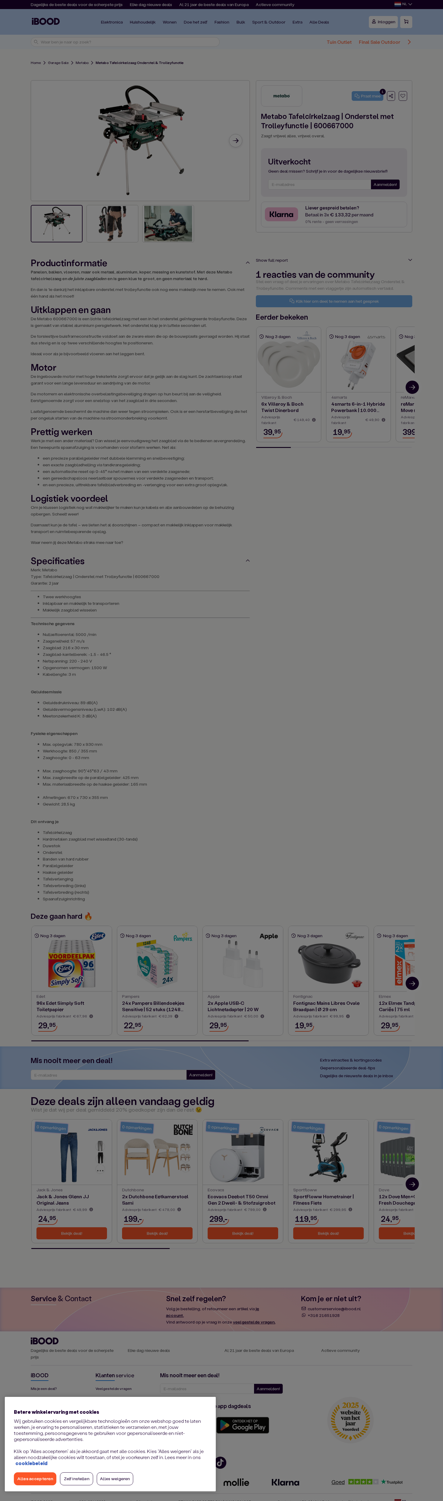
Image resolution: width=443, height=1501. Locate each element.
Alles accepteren (35, 1478)
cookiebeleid (31, 1463)
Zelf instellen (77, 1478)
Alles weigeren (115, 1478)
